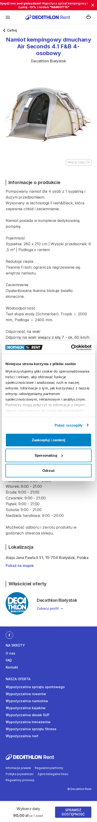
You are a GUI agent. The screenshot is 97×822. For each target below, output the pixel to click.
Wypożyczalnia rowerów (26, 694)
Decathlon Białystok (48, 61)
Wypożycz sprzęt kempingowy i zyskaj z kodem (44, 5)
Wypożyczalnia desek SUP (27, 715)
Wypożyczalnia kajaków (26, 708)
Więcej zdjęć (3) (79, 162)
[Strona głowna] (48, 17)
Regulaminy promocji (20, 780)
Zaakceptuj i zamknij (48, 440)
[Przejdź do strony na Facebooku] (9, 635)
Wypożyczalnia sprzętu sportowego (35, 687)
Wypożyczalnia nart (22, 736)
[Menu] (8, 17)
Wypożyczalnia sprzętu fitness (31, 729)
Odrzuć (48, 471)
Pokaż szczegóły (69, 425)
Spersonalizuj (46, 455)
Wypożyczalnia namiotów (27, 701)
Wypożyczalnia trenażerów (28, 722)
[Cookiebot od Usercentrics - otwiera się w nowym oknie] (71, 347)
